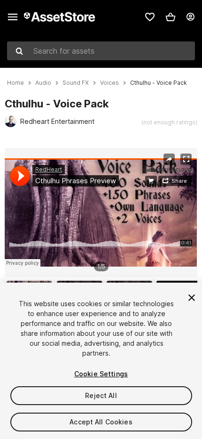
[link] (149, 17)
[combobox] (101, 50)
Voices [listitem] (109, 83)
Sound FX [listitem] (75, 83)
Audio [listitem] (43, 83)
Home (15, 83)
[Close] (191, 297)
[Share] (169, 159)
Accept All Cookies (101, 422)
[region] (101, 212)
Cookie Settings (101, 374)
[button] (170, 17)
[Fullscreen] (186, 159)
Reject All (101, 395)
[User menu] (190, 17)
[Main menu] (12, 17)
